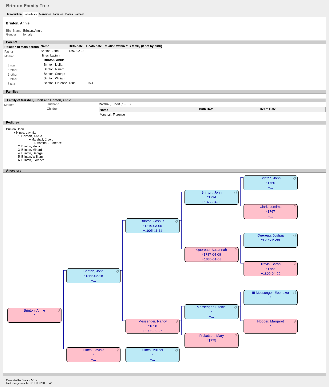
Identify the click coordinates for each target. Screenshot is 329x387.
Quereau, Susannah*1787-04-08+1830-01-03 (211, 254)
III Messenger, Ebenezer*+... (270, 297)
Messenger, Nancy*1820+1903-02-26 (152, 326)
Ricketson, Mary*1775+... (211, 340)
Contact (79, 14)
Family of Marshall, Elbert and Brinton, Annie (39, 100)
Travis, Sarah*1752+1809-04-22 (270, 268)
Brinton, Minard (54, 69)
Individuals (30, 14)
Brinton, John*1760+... (270, 182)
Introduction (14, 14)
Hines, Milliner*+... (152, 354)
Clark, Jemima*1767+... (271, 211)
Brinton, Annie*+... (34, 315)
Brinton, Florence (55, 83)
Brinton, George (54, 73)
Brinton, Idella (53, 64)
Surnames (45, 14)
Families (58, 14)
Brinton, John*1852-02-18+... (93, 275)
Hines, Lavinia (50, 55)
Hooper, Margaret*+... (270, 326)
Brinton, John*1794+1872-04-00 (211, 197)
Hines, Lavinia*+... (93, 354)
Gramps (26, 380)
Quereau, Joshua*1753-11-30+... (270, 240)
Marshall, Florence (112, 114)
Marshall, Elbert (109, 104)
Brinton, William (54, 78)
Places (69, 14)
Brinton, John (50, 51)
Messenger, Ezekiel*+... (211, 311)
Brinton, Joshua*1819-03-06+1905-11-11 (152, 225)
